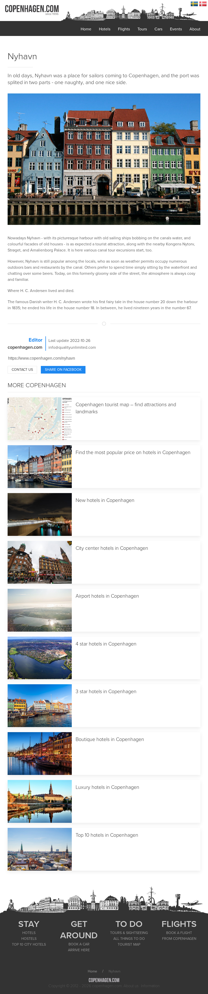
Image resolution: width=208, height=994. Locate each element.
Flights (124, 29)
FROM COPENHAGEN (179, 939)
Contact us (22, 369)
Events (176, 29)
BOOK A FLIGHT (179, 933)
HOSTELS (29, 939)
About (194, 29)
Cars (158, 29)
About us (131, 985)
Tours (142, 29)
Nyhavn (22, 56)
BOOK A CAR (79, 944)
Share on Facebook (63, 369)
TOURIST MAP (129, 944)
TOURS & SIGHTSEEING (129, 933)
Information (150, 985)
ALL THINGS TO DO (129, 939)
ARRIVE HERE (79, 950)
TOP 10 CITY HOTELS (29, 944)
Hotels (104, 29)
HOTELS (29, 933)
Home (86, 29)
